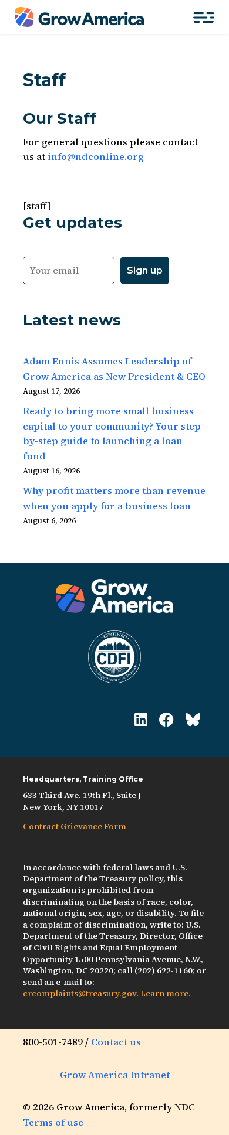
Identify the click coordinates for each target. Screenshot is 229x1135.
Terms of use (53, 1122)
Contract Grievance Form (74, 826)
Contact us (116, 1041)
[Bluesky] (193, 720)
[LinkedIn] (140, 720)
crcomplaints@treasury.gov (79, 993)
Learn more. (165, 993)
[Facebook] (166, 720)
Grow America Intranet (115, 1074)
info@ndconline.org (96, 156)
